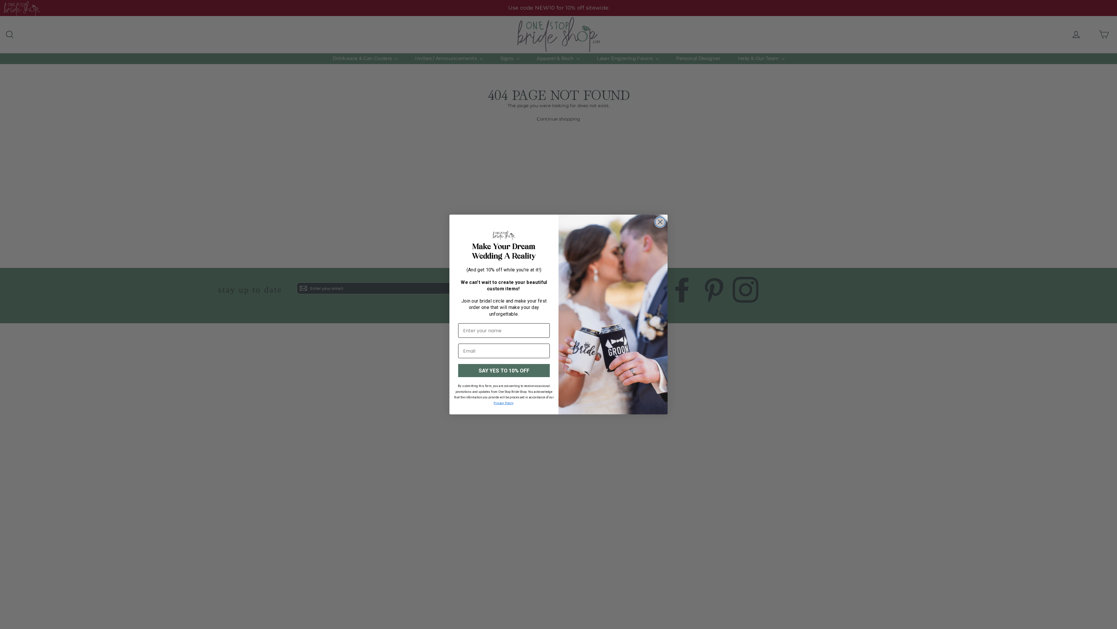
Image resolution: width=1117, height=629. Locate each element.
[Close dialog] (660, 222)
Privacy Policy (503, 403)
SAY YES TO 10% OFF (504, 370)
